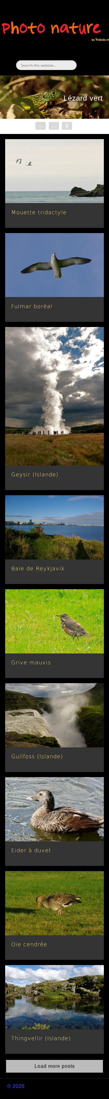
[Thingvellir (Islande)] (54, 997)
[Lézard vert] (54, 97)
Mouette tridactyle (39, 212)
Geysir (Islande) (34, 474)
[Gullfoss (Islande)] (54, 715)
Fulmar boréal (31, 306)
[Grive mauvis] (54, 621)
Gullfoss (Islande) (37, 756)
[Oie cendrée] (54, 903)
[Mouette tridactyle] (54, 171)
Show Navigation (88, 54)
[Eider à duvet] (54, 809)
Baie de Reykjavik (37, 568)
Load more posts (55, 1066)
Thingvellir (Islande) (41, 1038)
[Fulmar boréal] (54, 265)
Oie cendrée (29, 944)
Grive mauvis (31, 662)
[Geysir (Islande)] (54, 396)
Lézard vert (83, 98)
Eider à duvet (31, 850)
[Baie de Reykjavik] (54, 527)
